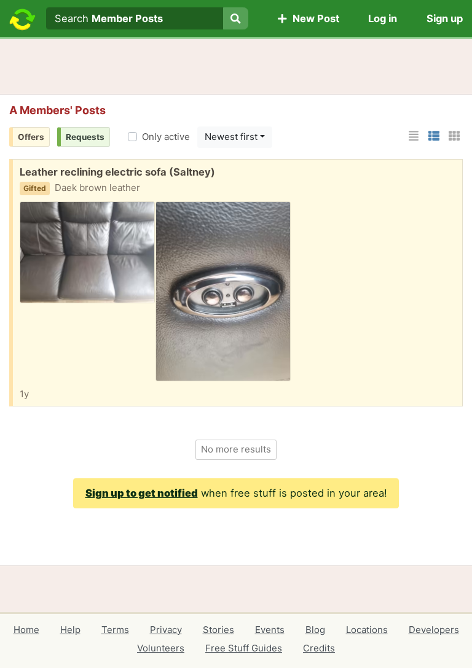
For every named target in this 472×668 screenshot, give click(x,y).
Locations (367, 629)
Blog (315, 629)
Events (270, 629)
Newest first (231, 136)
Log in (382, 18)
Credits (319, 648)
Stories (218, 629)
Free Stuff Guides (243, 648)
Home (26, 629)
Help (70, 629)
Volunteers (160, 648)
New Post (313, 18)
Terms (115, 629)
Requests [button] (85, 137)
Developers (434, 629)
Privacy (166, 629)
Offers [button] (31, 137)
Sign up (445, 18)
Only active (166, 136)
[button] (413, 136)
